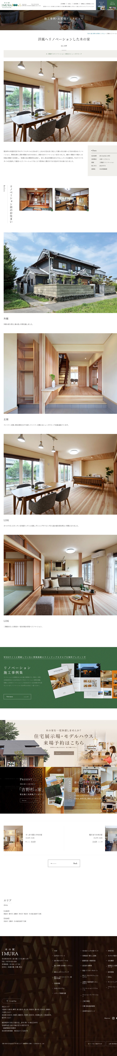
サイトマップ (112, 982)
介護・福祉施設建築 (88, 1006)
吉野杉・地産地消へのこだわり (90, 982)
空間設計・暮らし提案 (89, 955)
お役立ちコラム (59, 988)
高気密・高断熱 (87, 965)
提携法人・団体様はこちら (87, 3)
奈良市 (6, 921)
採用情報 (76, 3)
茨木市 (21, 914)
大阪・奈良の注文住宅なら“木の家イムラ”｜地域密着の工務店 (17, 1043)
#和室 (67, 54)
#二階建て (49, 54)
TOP (88, 33)
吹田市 (26, 914)
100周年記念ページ (88, 1011)
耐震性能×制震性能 (89, 960)
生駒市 (11, 921)
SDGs (69, 3)
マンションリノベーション (90, 995)
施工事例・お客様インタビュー (69, 6)
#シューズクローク (75, 54)
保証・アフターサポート (90, 970)
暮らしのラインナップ (82, 6)
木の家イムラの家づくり (56, 6)
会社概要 (63, 3)
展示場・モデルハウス (61, 960)
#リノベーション (59, 54)
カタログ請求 (112, 955)
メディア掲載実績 (60, 993)
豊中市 (11, 914)
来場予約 (111, 951)
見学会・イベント (47, 6)
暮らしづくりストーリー (63, 977)
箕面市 (6, 914)
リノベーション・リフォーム (90, 989)
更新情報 (57, 983)
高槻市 (16, 914)
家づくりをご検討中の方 (95, 1044)
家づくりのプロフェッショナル (90, 976)
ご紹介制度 (86, 1001)
